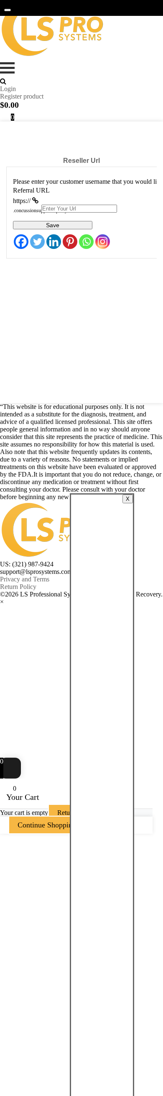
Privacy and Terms (24, 579)
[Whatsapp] (86, 241)
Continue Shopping (47, 825)
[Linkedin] (53, 241)
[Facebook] (21, 241)
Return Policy (18, 586)
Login (8, 88)
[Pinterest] (70, 241)
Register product (21, 96)
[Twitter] (37, 241)
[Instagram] (102, 241)
